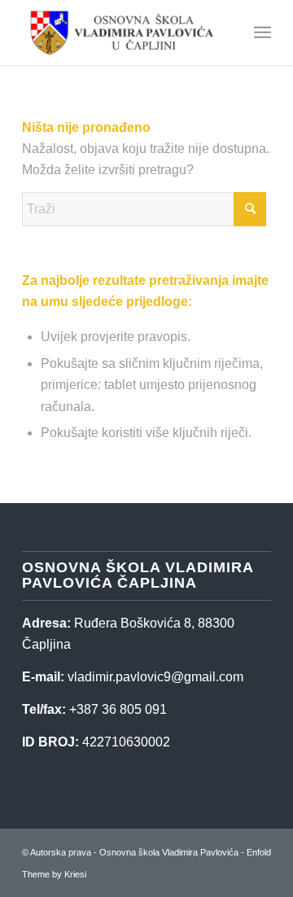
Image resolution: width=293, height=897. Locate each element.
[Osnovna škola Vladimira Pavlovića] (121, 32)
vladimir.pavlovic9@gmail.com (155, 677)
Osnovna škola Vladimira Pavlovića (168, 852)
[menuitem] (262, 32)
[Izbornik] (262, 32)
